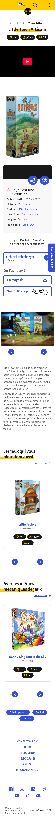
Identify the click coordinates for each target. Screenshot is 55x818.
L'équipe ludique (28, 209)
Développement (18, 712)
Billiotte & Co (45, 810)
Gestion (27, 718)
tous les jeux (40, 463)
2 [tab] (16, 351)
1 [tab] (11, 694)
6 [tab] (31, 351)
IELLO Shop (27, 753)
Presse (27, 764)
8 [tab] (39, 351)
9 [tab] (34, 694)
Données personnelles (16, 813)
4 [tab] (24, 351)
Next (44, 352)
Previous (11, 352)
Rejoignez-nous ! (27, 770)
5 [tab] (27, 351)
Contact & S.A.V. (27, 741)
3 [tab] (20, 351)
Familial (40, 712)
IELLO (27, 747)
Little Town (28, 224)
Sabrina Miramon (32, 214)
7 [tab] (35, 351)
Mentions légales (13, 807)
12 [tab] (43, 694)
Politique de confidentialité (18, 810)
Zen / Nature (25, 204)
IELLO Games (27, 758)
